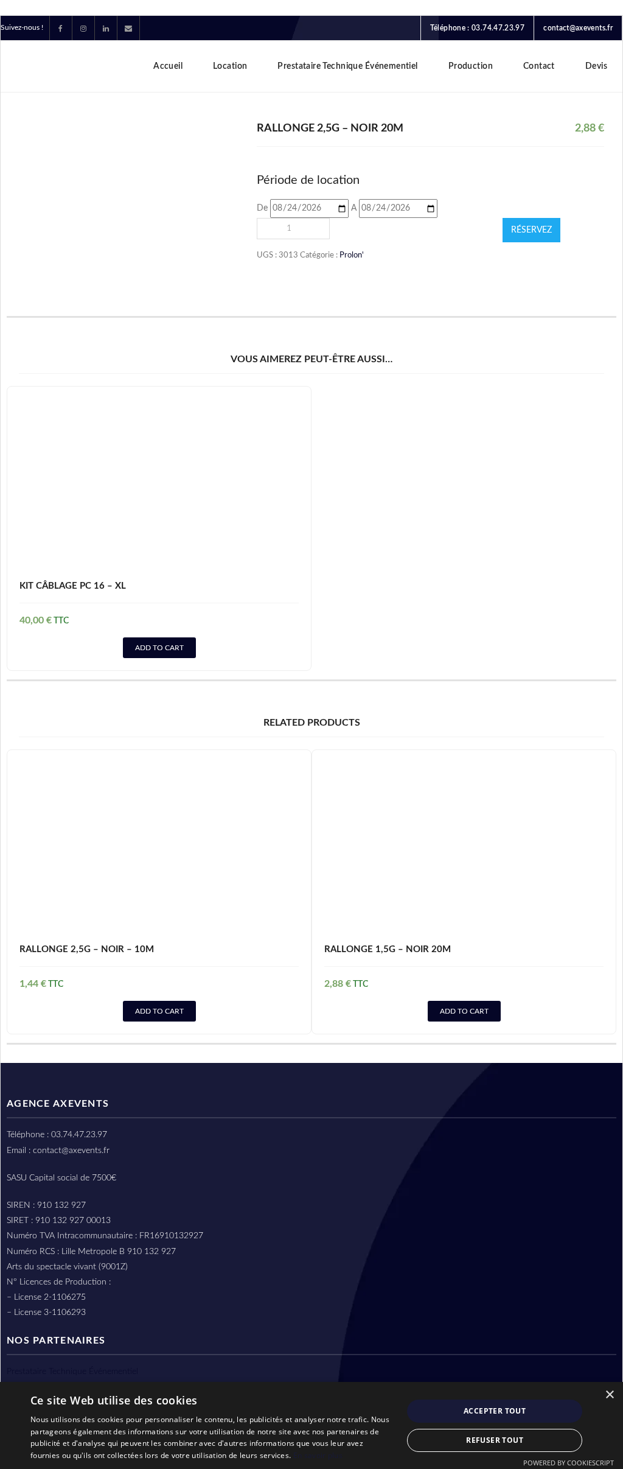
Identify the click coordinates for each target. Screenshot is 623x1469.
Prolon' (351, 255)
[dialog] (311, 1425)
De (262, 208)
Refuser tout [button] (494, 1440)
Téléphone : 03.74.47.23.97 (477, 28)
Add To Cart (159, 647)
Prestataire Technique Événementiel (72, 1371)
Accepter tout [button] (495, 1411)
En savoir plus (318, 1455)
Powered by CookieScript (568, 1462)
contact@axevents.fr (578, 28)
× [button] (609, 1395)
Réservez (531, 230)
